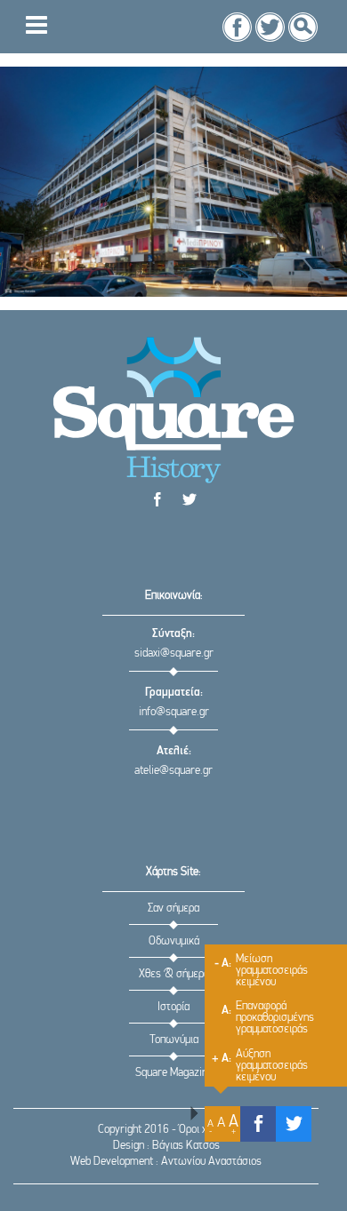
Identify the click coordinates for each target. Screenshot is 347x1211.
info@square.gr (174, 712)
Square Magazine (174, 1073)
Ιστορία (173, 1007)
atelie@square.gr (173, 771)
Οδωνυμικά (174, 941)
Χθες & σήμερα (174, 974)
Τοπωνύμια (173, 1040)
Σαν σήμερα (173, 908)
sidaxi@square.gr (174, 653)
